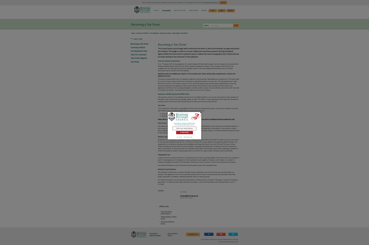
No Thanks (179, 137)
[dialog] (184, 125)
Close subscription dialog (201, 112)
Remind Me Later (188, 137)
